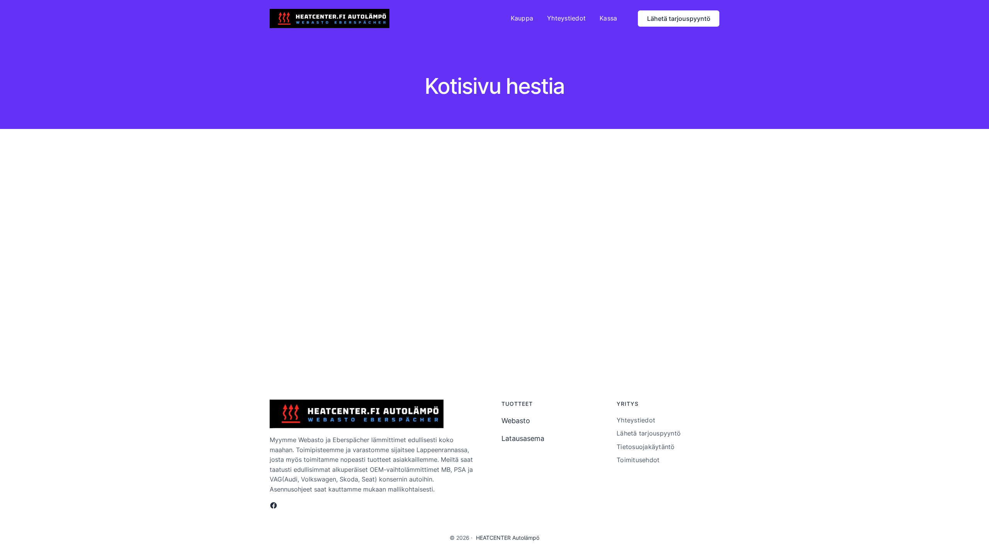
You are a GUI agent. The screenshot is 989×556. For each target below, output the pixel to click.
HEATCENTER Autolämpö (507, 537)
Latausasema (522, 438)
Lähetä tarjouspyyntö (678, 18)
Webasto (515, 421)
